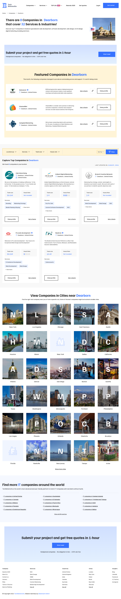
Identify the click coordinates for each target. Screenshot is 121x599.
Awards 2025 (70, 5)
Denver (36, 381)
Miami (36, 354)
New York (12, 327)
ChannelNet (23, 106)
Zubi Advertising (21, 173)
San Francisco (84, 327)
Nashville (36, 463)
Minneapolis (60, 409)
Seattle (108, 381)
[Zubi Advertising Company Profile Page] (9, 175)
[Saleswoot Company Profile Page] (12, 90)
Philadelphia (108, 409)
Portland (84, 409)
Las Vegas (13, 436)
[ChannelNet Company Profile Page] (12, 107)
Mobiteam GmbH (44, 594)
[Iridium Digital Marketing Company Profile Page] (49, 175)
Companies (30, 5)
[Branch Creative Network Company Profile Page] (88, 175)
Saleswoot (23, 90)
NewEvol (59, 233)
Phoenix (37, 436)
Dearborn (24, 92)
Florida (12, 463)
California (108, 354)
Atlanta (13, 381)
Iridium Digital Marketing (63, 174)
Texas (13, 409)
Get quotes (83, 5)
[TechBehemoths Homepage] (9, 5)
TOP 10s (55, 5)
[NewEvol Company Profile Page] (49, 233)
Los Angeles (36, 327)
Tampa (84, 463)
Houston (13, 354)
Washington (36, 409)
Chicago (61, 327)
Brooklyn (108, 436)
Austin (108, 327)
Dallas (84, 354)
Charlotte (84, 436)
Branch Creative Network (103, 174)
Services (42, 5)
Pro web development (24, 233)
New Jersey (60, 463)
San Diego (60, 381)
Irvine (108, 463)
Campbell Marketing (26, 123)
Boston (84, 381)
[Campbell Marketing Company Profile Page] (12, 123)
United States (32, 92)
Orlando (60, 436)
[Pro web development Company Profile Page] (9, 233)
